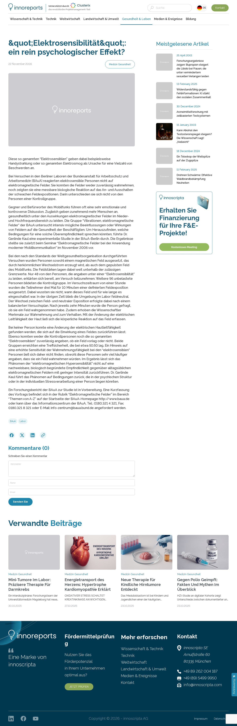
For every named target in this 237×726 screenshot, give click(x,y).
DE (204, 7)
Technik (127, 655)
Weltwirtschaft (134, 662)
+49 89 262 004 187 (200, 671)
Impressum (200, 718)
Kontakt (220, 7)
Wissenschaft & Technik (142, 648)
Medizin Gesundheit (120, 64)
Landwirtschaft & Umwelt (143, 669)
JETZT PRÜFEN (79, 686)
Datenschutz (221, 718)
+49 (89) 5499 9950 (200, 678)
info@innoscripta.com (203, 684)
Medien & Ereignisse (139, 675)
